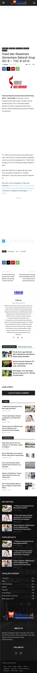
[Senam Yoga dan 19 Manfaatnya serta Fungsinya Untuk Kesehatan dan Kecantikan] (30, 428)
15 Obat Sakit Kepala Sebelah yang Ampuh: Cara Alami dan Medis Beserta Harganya (23, 517)
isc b (17, 251)
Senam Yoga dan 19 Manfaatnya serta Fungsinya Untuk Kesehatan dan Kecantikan (12, 428)
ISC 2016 (5, 50)
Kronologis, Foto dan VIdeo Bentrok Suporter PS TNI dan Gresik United (24, 373)
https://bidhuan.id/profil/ (18, 303)
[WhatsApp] (18, 69)
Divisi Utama (19, 48)
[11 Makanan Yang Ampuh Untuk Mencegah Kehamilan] (30, 409)
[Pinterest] (13, 69)
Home (3, 8)
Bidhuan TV (10, 8)
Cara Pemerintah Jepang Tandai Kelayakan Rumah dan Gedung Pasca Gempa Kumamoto (27, 278)
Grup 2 (16, 186)
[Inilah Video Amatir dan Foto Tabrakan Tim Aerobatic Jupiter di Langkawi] (30, 444)
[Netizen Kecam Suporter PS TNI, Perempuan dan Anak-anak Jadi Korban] (7, 363)
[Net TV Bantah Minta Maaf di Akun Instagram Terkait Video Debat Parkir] (30, 486)
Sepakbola (12, 48)
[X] (8, 69)
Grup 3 (21, 186)
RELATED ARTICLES (9, 347)
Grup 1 (11, 186)
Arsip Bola (26, 48)
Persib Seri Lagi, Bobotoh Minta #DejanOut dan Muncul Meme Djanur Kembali (24, 354)
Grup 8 (14, 188)
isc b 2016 (23, 251)
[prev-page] (3, 380)
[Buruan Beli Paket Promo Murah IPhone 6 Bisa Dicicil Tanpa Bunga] (30, 455)
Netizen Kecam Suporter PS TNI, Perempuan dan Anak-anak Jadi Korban (23, 363)
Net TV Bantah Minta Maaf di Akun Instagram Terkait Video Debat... (11, 485)
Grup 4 (27, 186)
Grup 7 (9, 188)
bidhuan (6, 64)
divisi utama (11, 251)
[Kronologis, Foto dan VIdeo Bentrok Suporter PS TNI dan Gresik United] (7, 373)
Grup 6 (4, 188)
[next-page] (6, 380)
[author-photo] (18, 297)
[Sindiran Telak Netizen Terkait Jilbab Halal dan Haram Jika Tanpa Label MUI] (30, 475)
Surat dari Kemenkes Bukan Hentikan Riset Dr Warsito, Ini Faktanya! (11, 464)
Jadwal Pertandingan (25, 188)
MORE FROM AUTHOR (25, 347)
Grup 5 (32, 186)
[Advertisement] (18, 28)
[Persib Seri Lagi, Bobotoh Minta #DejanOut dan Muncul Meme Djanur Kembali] (7, 354)
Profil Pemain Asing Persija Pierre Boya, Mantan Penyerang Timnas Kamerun (8, 278)
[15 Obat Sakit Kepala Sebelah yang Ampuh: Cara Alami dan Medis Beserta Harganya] (30, 418)
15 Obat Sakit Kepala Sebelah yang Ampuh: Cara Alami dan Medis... (11, 418)
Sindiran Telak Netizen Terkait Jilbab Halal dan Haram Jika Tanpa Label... (11, 475)
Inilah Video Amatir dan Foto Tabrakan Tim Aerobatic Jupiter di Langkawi (12, 445)
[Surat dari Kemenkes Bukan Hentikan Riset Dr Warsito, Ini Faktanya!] (30, 465)
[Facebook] (4, 69)
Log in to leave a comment (18, 393)
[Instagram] (18, 338)
